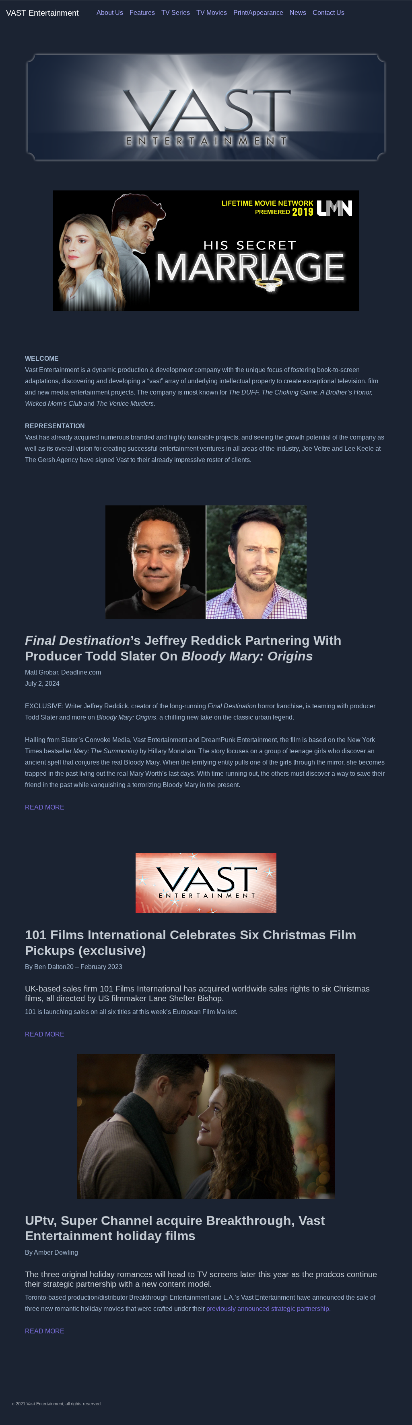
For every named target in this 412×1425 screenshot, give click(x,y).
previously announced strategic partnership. (268, 1308)
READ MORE (44, 807)
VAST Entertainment (42, 12)
